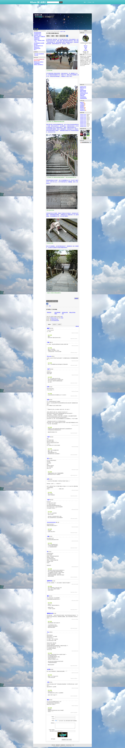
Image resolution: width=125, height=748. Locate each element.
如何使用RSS (41, 53)
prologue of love (83, 86)
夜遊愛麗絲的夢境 (83, 98)
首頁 (35, 28)
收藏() (59, 324)
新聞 (84, 2)
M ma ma (49, 356)
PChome (89, 2)
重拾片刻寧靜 (82, 94)
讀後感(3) (82, 102)
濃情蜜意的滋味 (83, 90)
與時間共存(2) (82, 110)
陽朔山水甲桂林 (72, 312)
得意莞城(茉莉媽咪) (37, 32)
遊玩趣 (62, 317)
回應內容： (53, 722)
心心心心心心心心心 (51, 522)
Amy (48, 632)
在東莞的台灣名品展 (54, 319)
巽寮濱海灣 (49, 312)
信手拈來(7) (82, 109)
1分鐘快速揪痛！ (37, 63)
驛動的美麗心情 (83, 87)
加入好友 (85, 50)
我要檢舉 (76, 298)
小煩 (48, 682)
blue (50, 305)
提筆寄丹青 (49, 580)
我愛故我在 (82, 95)
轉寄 (62, 316)
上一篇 (61, 31)
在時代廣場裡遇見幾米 (55, 320)
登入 (93, 2)
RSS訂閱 (36, 53)
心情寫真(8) (82, 103)
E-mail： (53, 718)
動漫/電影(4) (82, 107)
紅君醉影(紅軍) (36, 39)
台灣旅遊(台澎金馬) (53, 317)
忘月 (48, 458)
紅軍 (48, 386)
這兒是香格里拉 (83, 96)
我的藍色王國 (38, 15)
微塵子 (48, 328)
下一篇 (64, 31)
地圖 (85, 48)
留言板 (85, 47)
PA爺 (48, 342)
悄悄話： (53, 720)
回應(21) (49, 324)
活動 (37, 28)
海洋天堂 (81, 89)
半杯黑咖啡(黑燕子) (37, 33)
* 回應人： (53, 716)
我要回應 (77, 326)
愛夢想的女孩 (50, 613)
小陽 (48, 536)
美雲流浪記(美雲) (37, 48)
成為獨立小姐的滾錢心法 (38, 64)
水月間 (48, 669)
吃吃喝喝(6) (82, 105)
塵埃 (48, 596)
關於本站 (85, 45)
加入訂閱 (36, 55)
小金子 (48, 369)
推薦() (54, 324)
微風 (48, 699)
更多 (35, 49)
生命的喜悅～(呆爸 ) (37, 35)
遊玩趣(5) (82, 106)
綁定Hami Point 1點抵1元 (38, 61)
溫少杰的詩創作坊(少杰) (38, 45)
